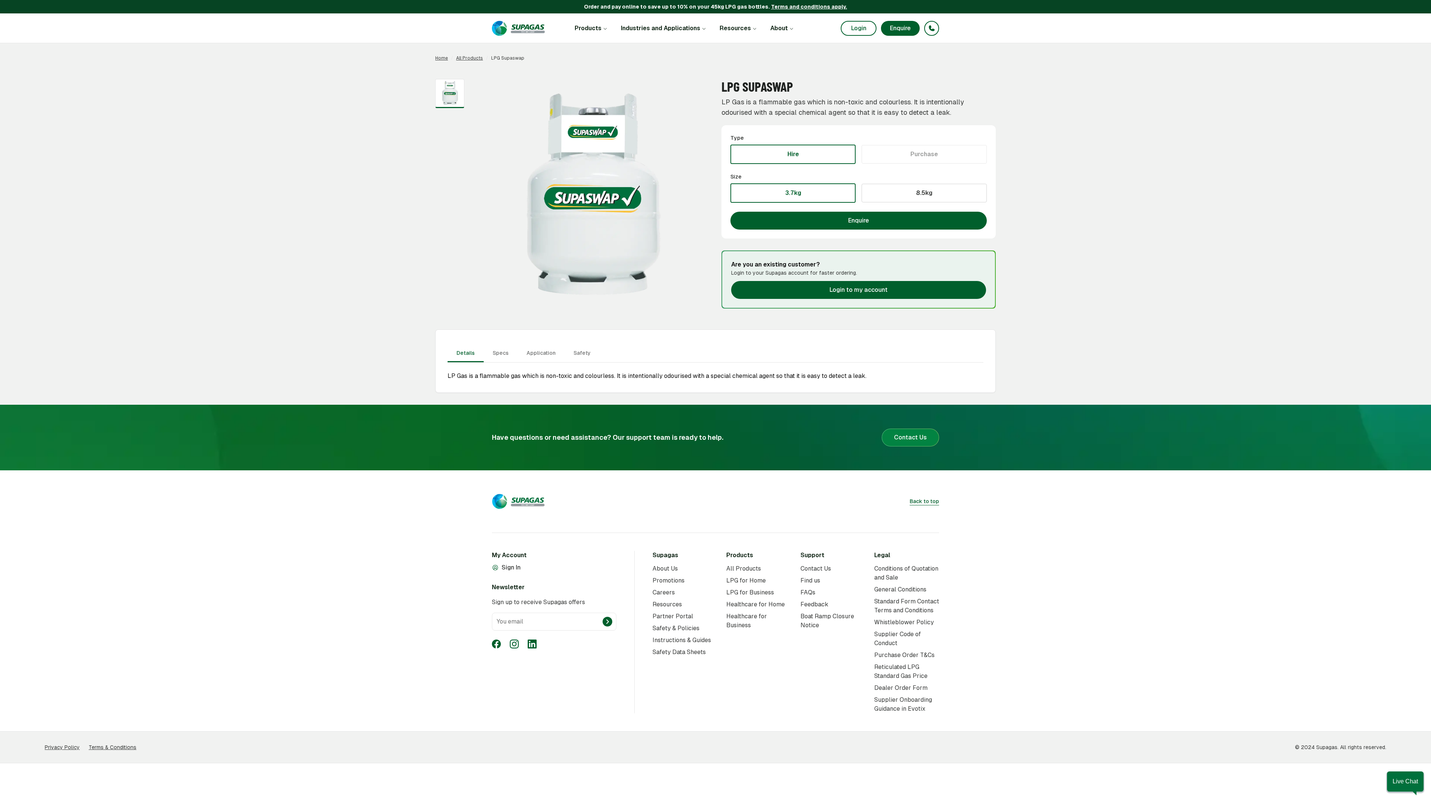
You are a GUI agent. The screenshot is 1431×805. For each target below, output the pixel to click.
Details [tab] (466, 353)
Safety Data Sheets (679, 652)
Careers (664, 592)
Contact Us (910, 437)
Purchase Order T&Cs (904, 655)
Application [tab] (541, 353)
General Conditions (900, 589)
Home (441, 58)
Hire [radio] (793, 154)
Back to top (924, 501)
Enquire (900, 28)
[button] (1405, 781)
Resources (735, 28)
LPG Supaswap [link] (507, 58)
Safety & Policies (676, 628)
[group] (858, 154)
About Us (665, 568)
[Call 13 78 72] (931, 28)
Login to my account (859, 289)
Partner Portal (673, 616)
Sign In (511, 567)
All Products (469, 58)
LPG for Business (750, 592)
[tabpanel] (715, 363)
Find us (810, 580)
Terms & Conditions (112, 747)
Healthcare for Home (755, 604)
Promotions (669, 580)
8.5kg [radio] (924, 192)
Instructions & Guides (682, 640)
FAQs (807, 592)
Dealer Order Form (901, 687)
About (779, 28)
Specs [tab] (501, 353)
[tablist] (715, 354)
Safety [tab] (582, 353)
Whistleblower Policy (904, 622)
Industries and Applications (660, 28)
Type (737, 138)
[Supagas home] (518, 28)
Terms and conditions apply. (809, 7)
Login (858, 28)
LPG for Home (746, 580)
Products (588, 28)
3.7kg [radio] (793, 192)
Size (736, 177)
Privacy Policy (62, 747)
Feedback (814, 604)
